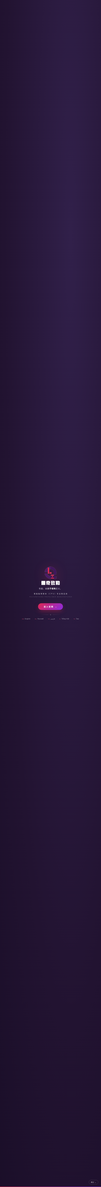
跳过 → (93, 1182)
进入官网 (50, 607)
